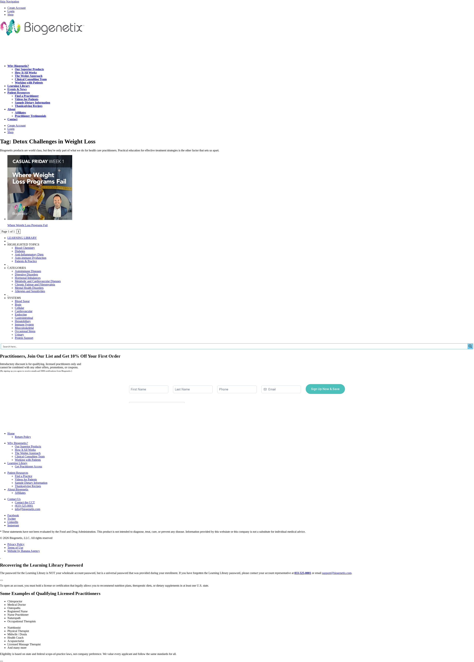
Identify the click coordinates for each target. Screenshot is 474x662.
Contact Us (14, 499)
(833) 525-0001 (24, 505)
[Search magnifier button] (470, 346)
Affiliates (20, 492)
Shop (10, 14)
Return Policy (23, 436)
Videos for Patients (26, 479)
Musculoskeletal (24, 327)
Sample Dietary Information (31, 482)
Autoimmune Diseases (28, 271)
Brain (18, 304)
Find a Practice (23, 476)
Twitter (11, 518)
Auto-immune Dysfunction (30, 257)
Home (11, 433)
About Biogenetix (17, 489)
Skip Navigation (9, 1)
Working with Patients (28, 459)
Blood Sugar (22, 301)
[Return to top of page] (0, 557)
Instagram (13, 525)
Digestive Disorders (26, 274)
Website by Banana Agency (23, 551)
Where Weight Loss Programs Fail (27, 225)
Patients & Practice (26, 261)
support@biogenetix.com (336, 573)
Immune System (24, 324)
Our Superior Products (28, 446)
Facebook (13, 515)
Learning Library (17, 463)
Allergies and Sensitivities (30, 291)
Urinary (19, 334)
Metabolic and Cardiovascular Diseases (38, 281)
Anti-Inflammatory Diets (29, 254)
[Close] (1, 580)
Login (10, 11)
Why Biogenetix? (17, 443)
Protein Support (24, 337)
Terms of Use (15, 547)
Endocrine (21, 314)
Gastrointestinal (24, 317)
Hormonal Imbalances (28, 277)
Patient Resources (17, 472)
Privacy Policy (15, 544)
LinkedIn (12, 522)
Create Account (16, 7)
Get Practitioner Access (28, 466)
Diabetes (20, 251)
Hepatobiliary (23, 321)
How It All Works (25, 449)
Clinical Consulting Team (30, 456)
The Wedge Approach (28, 453)
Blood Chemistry (25, 247)
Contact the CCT (25, 502)
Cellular (19, 307)
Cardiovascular (23, 311)
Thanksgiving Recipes (28, 486)
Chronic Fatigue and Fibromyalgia (35, 284)
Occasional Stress (25, 331)
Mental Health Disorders (29, 287)
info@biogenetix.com (27, 509)
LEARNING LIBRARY (22, 237)
